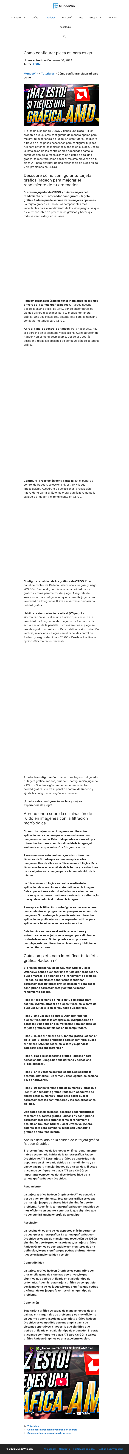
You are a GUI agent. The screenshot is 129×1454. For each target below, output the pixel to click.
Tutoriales (50, 17)
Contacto (64, 1448)
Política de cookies (84, 1448)
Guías (35, 17)
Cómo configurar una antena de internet (49, 1433)
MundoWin (31, 73)
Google (94, 17)
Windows (16, 17)
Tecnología (64, 26)
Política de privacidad (110, 1448)
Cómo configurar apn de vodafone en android (52, 1429)
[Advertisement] (61, 244)
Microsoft (67, 17)
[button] (64, 36)
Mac (81, 17)
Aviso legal (50, 1448)
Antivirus (113, 17)
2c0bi (37, 64)
